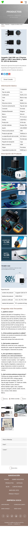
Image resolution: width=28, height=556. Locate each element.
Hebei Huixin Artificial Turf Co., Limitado (20, 509)
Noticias (20, 483)
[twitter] (11, 516)
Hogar (2, 24)
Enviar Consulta (8, 79)
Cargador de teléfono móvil (16, 24)
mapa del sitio (14, 490)
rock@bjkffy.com (16, 524)
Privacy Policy (14, 494)
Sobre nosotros (18, 479)
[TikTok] (24, 516)
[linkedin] (7, 516)
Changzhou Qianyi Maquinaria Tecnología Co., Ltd (20, 505)
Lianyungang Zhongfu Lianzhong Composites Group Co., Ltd (7, 505)
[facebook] (3, 516)
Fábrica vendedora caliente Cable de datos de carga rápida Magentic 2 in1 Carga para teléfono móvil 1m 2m (9, 415)
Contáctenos (17, 486)
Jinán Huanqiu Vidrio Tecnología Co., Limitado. (6, 509)
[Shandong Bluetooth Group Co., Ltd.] (2, 2)
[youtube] (16, 516)
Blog (7, 486)
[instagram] (20, 516)
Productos (7, 24)
